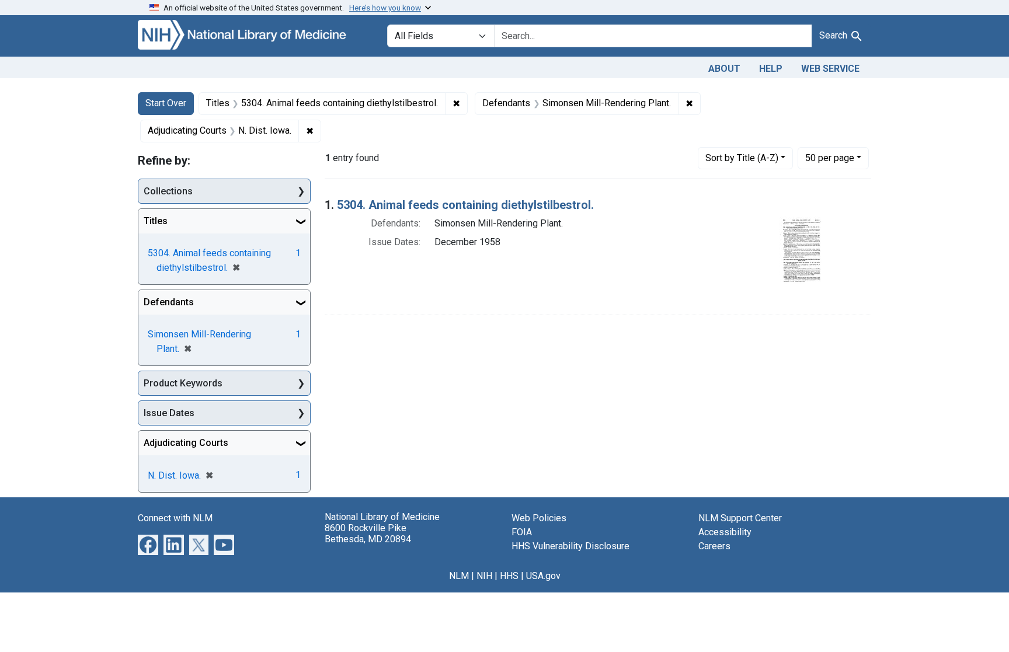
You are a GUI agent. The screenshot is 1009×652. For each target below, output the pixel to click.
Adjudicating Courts (186, 442)
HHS (509, 575)
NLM (459, 575)
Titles (156, 220)
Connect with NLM (175, 518)
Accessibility (724, 532)
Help (770, 68)
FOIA (522, 532)
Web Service (830, 68)
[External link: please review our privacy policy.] (148, 544)
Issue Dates (169, 413)
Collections (168, 191)
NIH (484, 575)
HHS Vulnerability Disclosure (570, 546)
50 (829, 157)
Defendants (169, 302)
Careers (714, 546)
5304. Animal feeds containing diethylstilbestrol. (465, 205)
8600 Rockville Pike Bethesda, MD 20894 (368, 533)
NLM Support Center (740, 518)
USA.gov (543, 575)
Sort (741, 157)
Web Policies (539, 518)
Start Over (165, 103)
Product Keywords (183, 383)
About (724, 68)
